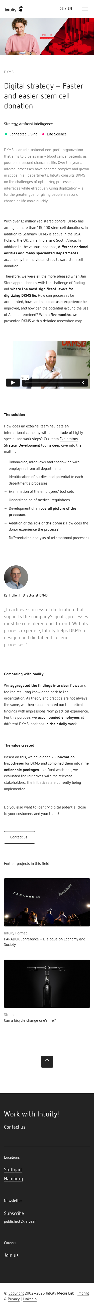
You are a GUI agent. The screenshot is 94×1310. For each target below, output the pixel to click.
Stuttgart (13, 1169)
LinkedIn (30, 1299)
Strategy (10, 124)
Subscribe (14, 1213)
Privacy (14, 1299)
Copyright (16, 1294)
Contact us (15, 1127)
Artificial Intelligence (36, 124)
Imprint (83, 1294)
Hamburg (13, 1178)
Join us (11, 1255)
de (61, 8)
